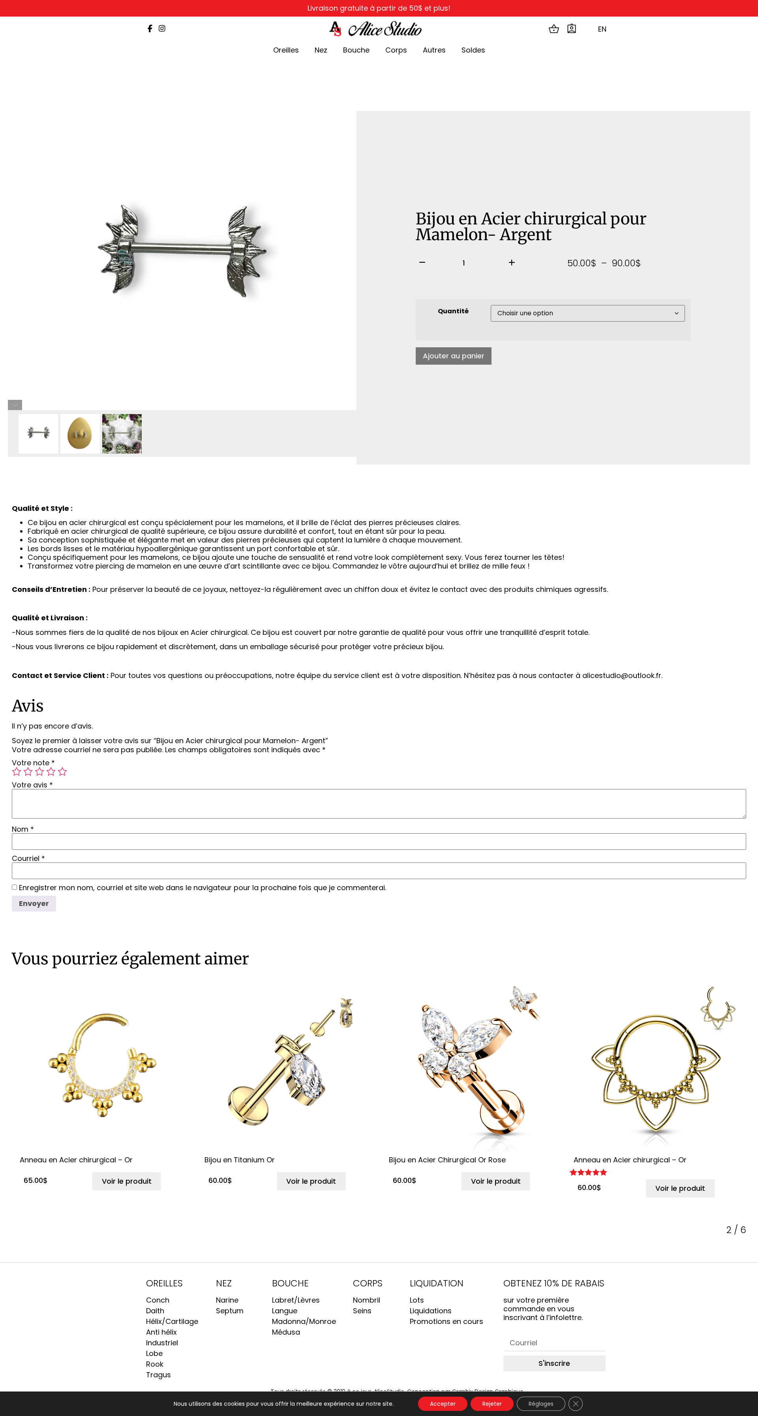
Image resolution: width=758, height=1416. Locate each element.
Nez (321, 50)
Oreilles (286, 50)
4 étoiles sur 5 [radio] (51, 771)
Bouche (356, 50)
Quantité (453, 311)
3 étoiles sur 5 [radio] (39, 771)
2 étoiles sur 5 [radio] (28, 771)
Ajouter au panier (453, 356)
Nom (23, 829)
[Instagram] (162, 28)
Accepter (443, 1404)
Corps (396, 50)
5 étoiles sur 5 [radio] (62, 771)
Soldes (473, 50)
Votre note (33, 762)
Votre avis (32, 785)
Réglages (541, 1404)
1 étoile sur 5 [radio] (16, 771)
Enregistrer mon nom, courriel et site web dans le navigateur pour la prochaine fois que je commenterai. (202, 887)
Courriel (28, 858)
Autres (434, 50)
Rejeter (492, 1404)
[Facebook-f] (150, 28)
